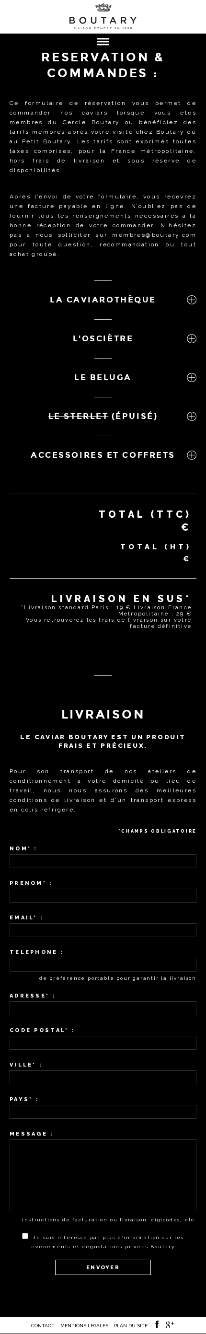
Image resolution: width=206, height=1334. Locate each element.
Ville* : (26, 1065)
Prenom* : (31, 883)
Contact (43, 1325)
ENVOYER (102, 1267)
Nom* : (24, 849)
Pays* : (24, 1099)
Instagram (170, 1327)
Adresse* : (33, 996)
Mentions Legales (84, 1325)
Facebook (156, 1328)
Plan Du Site (131, 1325)
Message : (32, 1134)
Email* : (27, 918)
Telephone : (37, 952)
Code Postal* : (42, 1030)
